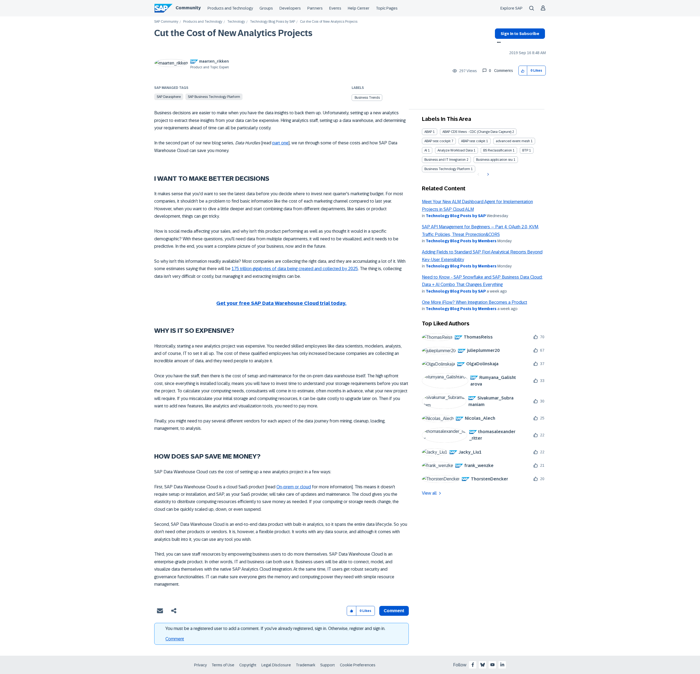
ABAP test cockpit (437, 141)
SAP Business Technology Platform (214, 97)
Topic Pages (387, 8)
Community (188, 7)
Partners (315, 8)
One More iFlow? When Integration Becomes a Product (474, 302)
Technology (236, 22)
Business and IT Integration (445, 160)
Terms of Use (223, 665)
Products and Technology (230, 8)
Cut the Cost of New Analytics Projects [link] (328, 22)
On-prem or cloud (293, 487)
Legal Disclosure (276, 665)
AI (425, 150)
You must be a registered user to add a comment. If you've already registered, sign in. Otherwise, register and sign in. (275, 628)
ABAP (428, 132)
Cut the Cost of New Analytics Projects (233, 33)
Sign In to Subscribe (520, 33)
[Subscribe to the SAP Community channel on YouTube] (492, 665)
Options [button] (498, 43)
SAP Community (166, 22)
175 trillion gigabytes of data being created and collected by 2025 (295, 268)
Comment (174, 639)
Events (335, 8)
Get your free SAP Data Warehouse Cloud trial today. (281, 303)
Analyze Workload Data (455, 150)
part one (280, 143)
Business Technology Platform (447, 169)
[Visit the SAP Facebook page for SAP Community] (473, 665)
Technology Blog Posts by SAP (272, 22)
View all (429, 493)
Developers (290, 8)
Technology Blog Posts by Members (461, 241)
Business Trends (367, 98)
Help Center (358, 8)
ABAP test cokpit (473, 141)
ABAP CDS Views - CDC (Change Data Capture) (476, 132)
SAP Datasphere (169, 97)
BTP (525, 150)
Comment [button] (394, 610)
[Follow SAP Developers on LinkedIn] (502, 665)
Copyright (247, 665)
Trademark (305, 665)
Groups (266, 8)
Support (327, 665)
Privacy (200, 665)
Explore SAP (511, 8)
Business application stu (494, 160)
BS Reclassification (497, 150)
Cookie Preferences (357, 665)
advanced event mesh (513, 141)
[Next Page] (487, 174)
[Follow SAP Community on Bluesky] (482, 665)
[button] (523, 70)
